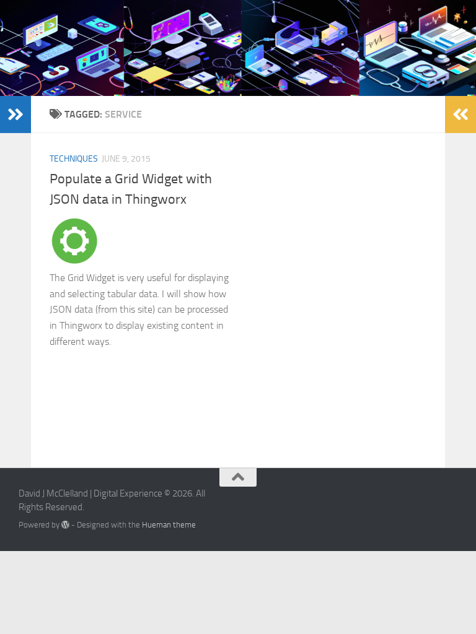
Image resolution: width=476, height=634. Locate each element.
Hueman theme (169, 524)
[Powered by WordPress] (65, 525)
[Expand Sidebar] (15, 114)
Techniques (74, 159)
